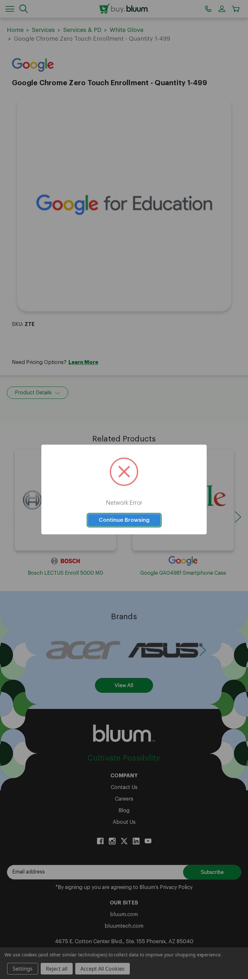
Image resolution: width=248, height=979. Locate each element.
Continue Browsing (124, 520)
